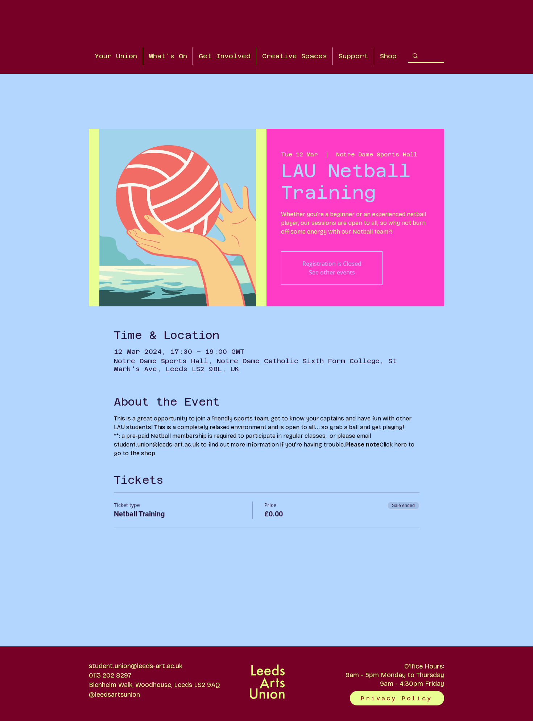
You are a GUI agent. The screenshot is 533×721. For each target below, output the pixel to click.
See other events (332, 272)
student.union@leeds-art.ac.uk (135, 666)
